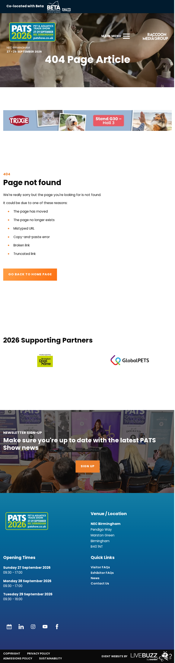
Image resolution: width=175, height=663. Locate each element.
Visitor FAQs (100, 567)
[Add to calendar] (9, 626)
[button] (87, 120)
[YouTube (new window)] (45, 626)
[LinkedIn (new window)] (21, 626)
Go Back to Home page (30, 274)
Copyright (11, 653)
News (95, 578)
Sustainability (50, 658)
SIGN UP (88, 466)
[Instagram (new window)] (33, 626)
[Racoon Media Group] (154, 37)
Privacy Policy (38, 653)
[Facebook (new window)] (57, 626)
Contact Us (100, 583)
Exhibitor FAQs (102, 573)
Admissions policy (17, 658)
